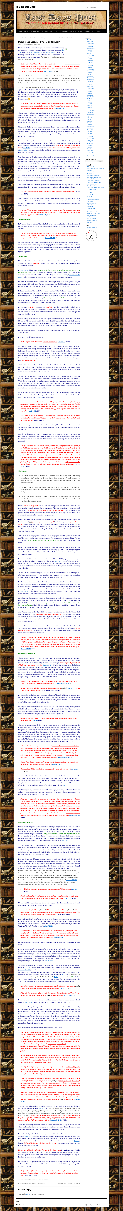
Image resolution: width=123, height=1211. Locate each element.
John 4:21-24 (29, 1136)
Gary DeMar (90, 201)
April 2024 (89, 53)
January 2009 (90, 140)
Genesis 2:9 (42, 215)
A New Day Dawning (92, 166)
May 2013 (89, 91)
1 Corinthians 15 (36, 52)
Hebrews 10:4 (47, 665)
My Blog (80, 31)
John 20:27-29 (58, 937)
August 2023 (90, 57)
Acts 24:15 (63, 988)
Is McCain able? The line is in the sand (69, 38)
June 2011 (89, 102)
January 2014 (90, 90)
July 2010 (89, 117)
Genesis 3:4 (61, 342)
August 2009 (90, 129)
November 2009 (90, 126)
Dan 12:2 (64, 974)
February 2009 (90, 138)
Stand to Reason (90, 217)
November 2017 (90, 69)
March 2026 (90, 41)
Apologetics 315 (91, 173)
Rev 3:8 (27, 970)
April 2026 (89, 39)
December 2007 (90, 155)
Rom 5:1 (66, 785)
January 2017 (90, 72)
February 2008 (90, 152)
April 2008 (89, 149)
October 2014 (90, 81)
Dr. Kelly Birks (90, 194)
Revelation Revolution (92, 210)
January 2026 (90, 45)
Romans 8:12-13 (55, 1120)
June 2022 (89, 64)
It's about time (26, 6)
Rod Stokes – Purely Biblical (93, 213)
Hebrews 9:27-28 (71, 880)
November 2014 (90, 79)
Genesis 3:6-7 (31, 411)
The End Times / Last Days (31, 31)
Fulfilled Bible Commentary (93, 199)
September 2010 (90, 114)
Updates (33, 1179)
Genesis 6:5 (56, 764)
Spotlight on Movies (91, 215)
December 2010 (90, 109)
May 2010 (89, 121)
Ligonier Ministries (91, 203)
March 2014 (90, 86)
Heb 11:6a (26, 148)
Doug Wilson (90, 192)
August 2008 (90, 143)
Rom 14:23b (23, 150)
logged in (29, 1194)
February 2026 (90, 43)
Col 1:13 (28, 967)
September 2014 (90, 83)
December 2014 (90, 78)
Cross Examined (91, 185)
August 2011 (90, 98)
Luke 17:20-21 (48, 926)
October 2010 (90, 112)
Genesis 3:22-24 (26, 649)
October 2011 (90, 95)
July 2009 (89, 131)
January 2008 (90, 154)
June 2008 (89, 147)
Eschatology (44, 31)
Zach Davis (89, 222)
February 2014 (90, 88)
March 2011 (90, 105)
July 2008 (89, 145)
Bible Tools (73, 31)
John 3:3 (35, 720)
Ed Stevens (89, 196)
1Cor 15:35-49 (48, 961)
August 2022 (90, 62)
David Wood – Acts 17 (92, 189)
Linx (56, 31)
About (93, 31)
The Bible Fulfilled (91, 218)
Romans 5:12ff (50, 52)
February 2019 (90, 65)
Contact (99, 31)
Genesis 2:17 (24, 270)
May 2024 (89, 52)
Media (51, 31)
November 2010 (90, 110)
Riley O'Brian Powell (92, 211)
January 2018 (90, 67)
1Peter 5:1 (67, 995)
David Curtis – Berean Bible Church (95, 187)
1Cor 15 (76, 1141)
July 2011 (89, 100)
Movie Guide (90, 206)
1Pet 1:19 (22, 970)
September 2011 (90, 97)
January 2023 (90, 60)
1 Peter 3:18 (67, 898)
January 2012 (90, 93)
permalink (46, 1179)
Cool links (87, 31)
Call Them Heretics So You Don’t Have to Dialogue (32, 38)
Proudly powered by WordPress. (94, 1205)
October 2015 (90, 76)
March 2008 (90, 150)
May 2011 (89, 104)
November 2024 (90, 48)
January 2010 (90, 124)
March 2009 (90, 136)
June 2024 (89, 50)
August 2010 (90, 116)
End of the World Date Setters (94, 198)
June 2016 (89, 74)
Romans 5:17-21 (74, 815)
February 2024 (90, 55)
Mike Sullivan (90, 205)
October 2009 (90, 128)
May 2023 (89, 58)
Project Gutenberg (91, 208)
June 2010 (89, 119)
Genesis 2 (40, 397)
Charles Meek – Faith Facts (93, 180)
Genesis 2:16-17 (50, 238)
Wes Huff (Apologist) (92, 220)
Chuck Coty (37, 44)
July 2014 (89, 84)
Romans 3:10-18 (63, 757)
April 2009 (89, 135)
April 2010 (89, 123)
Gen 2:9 (70, 688)
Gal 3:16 (42, 1108)
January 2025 (90, 46)
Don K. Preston (90, 191)
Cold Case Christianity (92, 184)
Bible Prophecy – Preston (93, 175)
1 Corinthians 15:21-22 (62, 683)
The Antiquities (63, 31)
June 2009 (89, 133)
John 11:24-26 (48, 71)
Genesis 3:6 (60, 108)
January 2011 (90, 107)
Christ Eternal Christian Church (94, 182)
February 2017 (90, 71)
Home (20, 31)
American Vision (91, 172)
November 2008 (90, 142)
